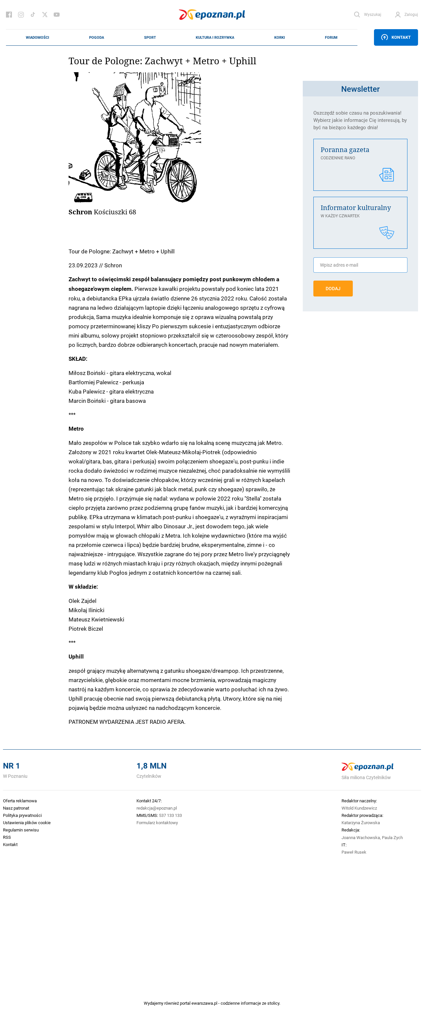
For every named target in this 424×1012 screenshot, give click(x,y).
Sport (150, 37)
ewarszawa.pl (204, 1003)
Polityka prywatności (22, 815)
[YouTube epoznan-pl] (57, 15)
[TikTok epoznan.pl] (33, 15)
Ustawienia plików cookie (27, 822)
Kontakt (401, 37)
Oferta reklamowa (20, 800)
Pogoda (96, 37)
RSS (7, 837)
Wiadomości (37, 37)
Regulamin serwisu (21, 829)
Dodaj (333, 289)
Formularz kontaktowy (157, 822)
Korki (279, 37)
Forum (331, 37)
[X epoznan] (45, 15)
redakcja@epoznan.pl (156, 808)
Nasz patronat (16, 808)
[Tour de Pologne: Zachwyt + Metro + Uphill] (183, 138)
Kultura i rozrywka (215, 37)
